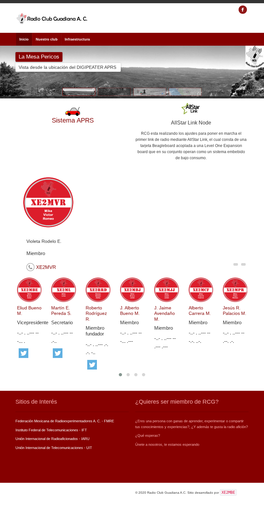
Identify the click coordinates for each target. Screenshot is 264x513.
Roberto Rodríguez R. (96, 313)
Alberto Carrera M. (200, 310)
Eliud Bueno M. (29, 310)
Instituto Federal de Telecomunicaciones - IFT (51, 430)
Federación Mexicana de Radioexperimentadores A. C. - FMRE (64, 421)
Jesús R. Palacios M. (234, 310)
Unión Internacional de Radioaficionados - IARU (52, 439)
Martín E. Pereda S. (61, 310)
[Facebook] (243, 9)
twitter (23, 353)
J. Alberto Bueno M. (130, 310)
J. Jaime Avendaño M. (164, 313)
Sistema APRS (73, 120)
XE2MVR (46, 267)
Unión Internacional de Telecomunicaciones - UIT (53, 448)
